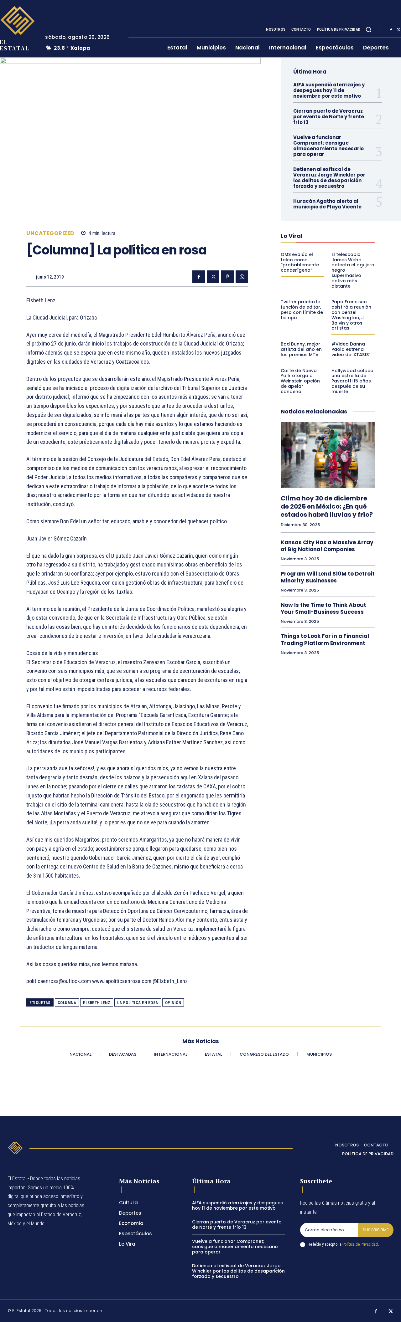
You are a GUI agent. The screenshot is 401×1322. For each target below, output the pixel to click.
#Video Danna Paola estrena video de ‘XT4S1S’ (350, 349)
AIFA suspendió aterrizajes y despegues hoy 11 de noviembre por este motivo (329, 90)
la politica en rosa (137, 1002)
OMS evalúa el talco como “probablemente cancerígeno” (300, 262)
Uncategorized (50, 233)
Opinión (173, 1002)
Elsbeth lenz (96, 1002)
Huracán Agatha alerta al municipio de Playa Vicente (327, 204)
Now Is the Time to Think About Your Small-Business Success (323, 608)
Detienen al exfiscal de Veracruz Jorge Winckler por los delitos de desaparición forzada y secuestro (329, 177)
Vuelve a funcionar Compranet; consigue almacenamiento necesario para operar (328, 145)
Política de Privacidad (360, 1244)
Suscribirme (376, 1230)
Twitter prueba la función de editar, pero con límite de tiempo (302, 309)
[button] (368, 29)
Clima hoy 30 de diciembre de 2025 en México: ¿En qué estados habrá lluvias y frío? (327, 506)
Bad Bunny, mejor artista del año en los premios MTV (301, 349)
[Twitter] (213, 276)
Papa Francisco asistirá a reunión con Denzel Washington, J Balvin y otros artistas (351, 315)
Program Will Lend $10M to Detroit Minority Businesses (328, 577)
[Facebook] (391, 29)
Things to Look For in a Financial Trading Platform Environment (325, 639)
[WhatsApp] (242, 276)
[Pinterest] (227, 276)
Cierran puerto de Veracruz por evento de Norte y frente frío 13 (328, 117)
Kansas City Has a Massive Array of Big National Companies (327, 546)
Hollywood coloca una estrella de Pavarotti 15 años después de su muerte (352, 381)
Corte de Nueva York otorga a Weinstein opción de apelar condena (300, 381)
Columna (67, 1002)
